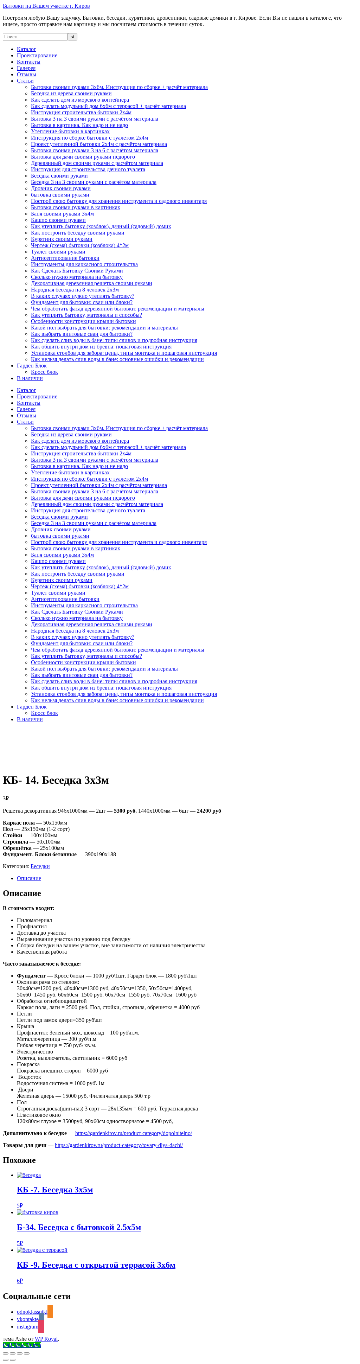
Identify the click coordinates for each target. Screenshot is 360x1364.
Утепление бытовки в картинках (70, 131)
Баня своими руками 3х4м (62, 214)
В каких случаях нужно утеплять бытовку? (82, 296)
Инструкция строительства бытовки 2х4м (81, 112)
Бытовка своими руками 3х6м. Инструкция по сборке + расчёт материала (119, 87)
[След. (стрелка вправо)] (12, 1360)
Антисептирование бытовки (65, 258)
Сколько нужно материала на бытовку (77, 277)
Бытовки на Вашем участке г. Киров (46, 6)
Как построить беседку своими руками (77, 233)
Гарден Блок (32, 366)
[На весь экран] (12, 1353)
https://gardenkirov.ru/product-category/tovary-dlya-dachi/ (119, 1145)
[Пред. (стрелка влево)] (5, 1360)
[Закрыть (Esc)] (27, 1353)
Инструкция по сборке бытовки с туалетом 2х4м (89, 138)
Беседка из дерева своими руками (71, 93)
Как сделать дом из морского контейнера (80, 100)
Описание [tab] (29, 878)
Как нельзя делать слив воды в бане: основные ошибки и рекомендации (117, 359)
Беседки (40, 866)
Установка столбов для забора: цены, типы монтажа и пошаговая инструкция (124, 353)
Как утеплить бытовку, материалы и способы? (86, 315)
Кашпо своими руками (58, 220)
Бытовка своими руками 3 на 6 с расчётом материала (94, 150)
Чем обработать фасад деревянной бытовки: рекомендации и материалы (117, 309)
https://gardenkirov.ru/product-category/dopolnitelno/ (133, 1133)
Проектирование (37, 55)
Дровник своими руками (61, 188)
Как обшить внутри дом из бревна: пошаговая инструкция (101, 347)
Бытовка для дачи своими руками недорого (83, 157)
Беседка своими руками (59, 176)
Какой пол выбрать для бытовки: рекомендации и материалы (104, 328)
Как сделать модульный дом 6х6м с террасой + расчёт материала (108, 106)
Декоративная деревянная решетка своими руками (91, 283)
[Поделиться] (19, 1353)
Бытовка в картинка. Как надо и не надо (79, 125)
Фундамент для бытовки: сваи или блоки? (82, 302)
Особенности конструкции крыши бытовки (83, 321)
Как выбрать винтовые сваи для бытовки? (82, 334)
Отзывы (26, 74)
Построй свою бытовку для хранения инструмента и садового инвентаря (119, 201)
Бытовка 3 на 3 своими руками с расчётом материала (94, 119)
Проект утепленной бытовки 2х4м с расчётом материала (99, 144)
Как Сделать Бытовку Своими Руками (77, 271)
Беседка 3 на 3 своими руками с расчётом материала (93, 182)
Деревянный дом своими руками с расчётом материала (97, 163)
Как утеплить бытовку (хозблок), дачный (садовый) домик (101, 226)
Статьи (25, 81)
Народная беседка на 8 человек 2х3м (75, 290)
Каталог (26, 49)
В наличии (30, 378)
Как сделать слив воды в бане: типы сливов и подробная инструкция (114, 340)
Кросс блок (44, 372)
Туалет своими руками (58, 252)
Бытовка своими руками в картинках (75, 207)
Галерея (26, 68)
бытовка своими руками (60, 195)
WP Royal (46, 1339)
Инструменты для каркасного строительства (84, 264)
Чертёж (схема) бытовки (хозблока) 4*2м (80, 245)
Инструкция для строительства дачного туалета (88, 169)
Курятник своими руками (61, 239)
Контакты (28, 62)
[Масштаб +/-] (5, 1353)
